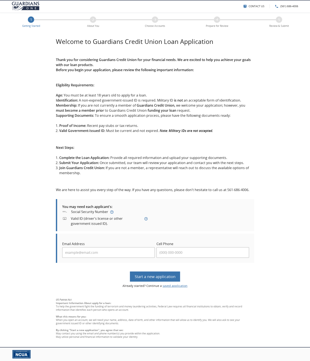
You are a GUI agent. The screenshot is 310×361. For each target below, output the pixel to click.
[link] (254, 6)
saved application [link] (175, 286)
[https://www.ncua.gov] (19, 354)
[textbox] (108, 252)
